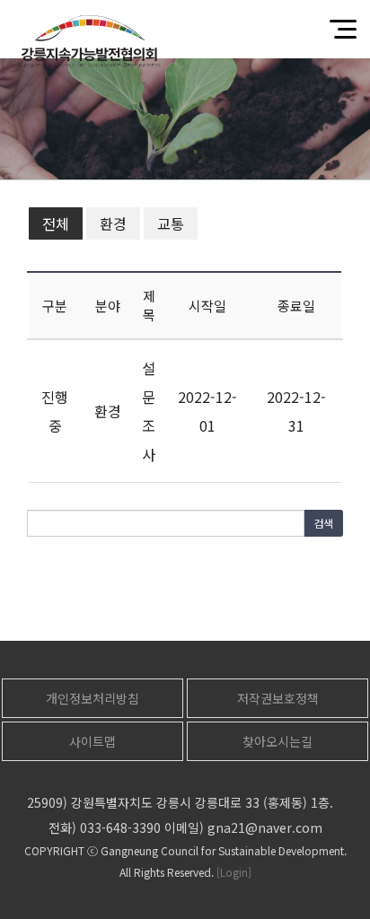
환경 (113, 223)
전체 (55, 223)
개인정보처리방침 (92, 698)
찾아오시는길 (277, 741)
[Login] (233, 872)
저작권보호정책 (278, 698)
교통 (170, 223)
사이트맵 (92, 741)
